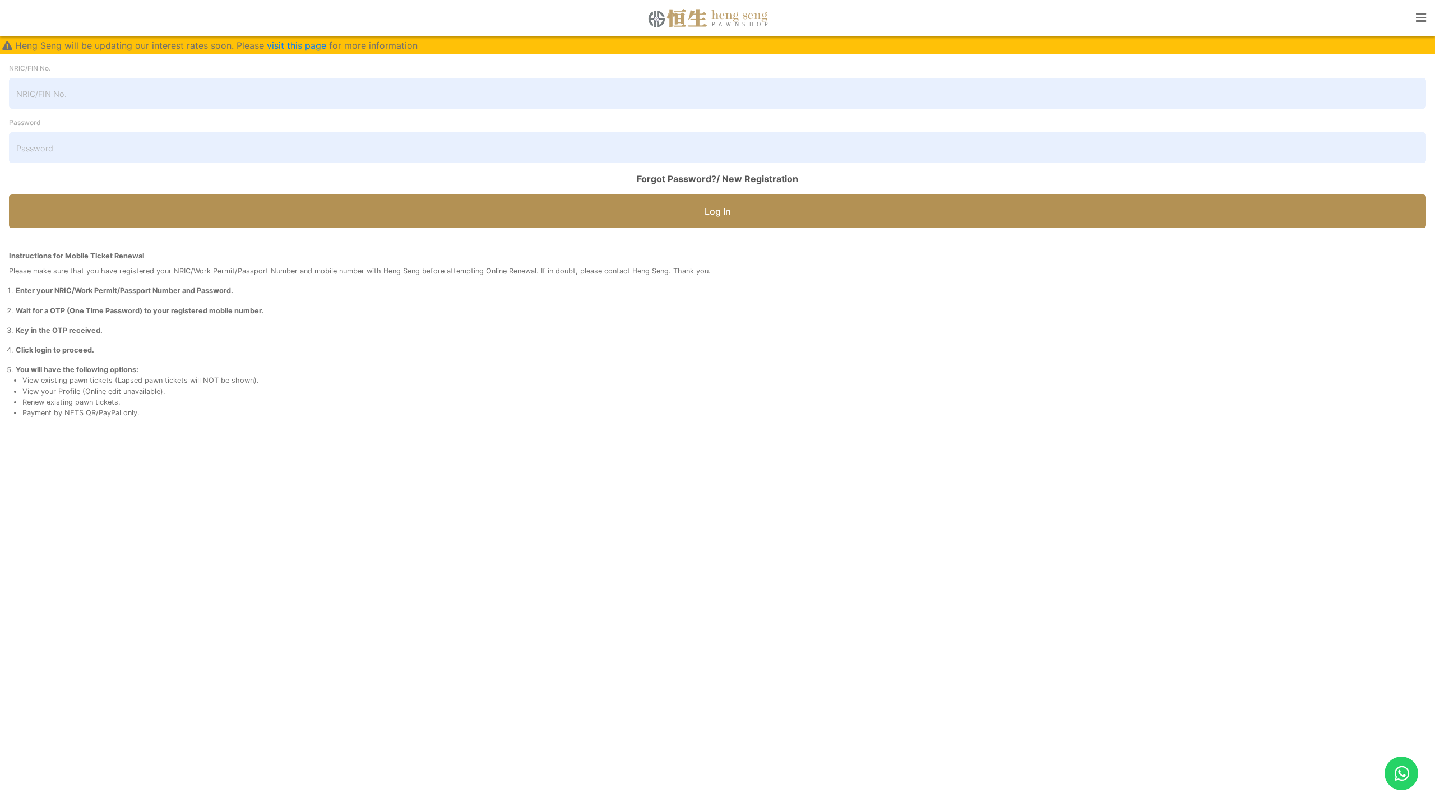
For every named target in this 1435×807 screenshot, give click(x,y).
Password (25, 122)
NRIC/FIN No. (29, 68)
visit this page (296, 45)
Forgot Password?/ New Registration (717, 178)
